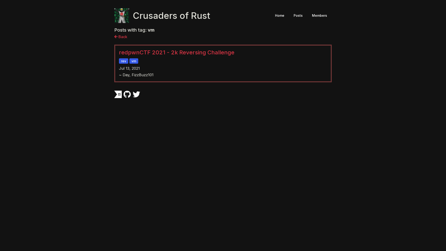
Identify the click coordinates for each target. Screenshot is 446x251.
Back (122, 36)
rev (123, 61)
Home (279, 15)
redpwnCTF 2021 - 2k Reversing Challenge (176, 52)
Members (319, 15)
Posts (298, 15)
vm (133, 61)
